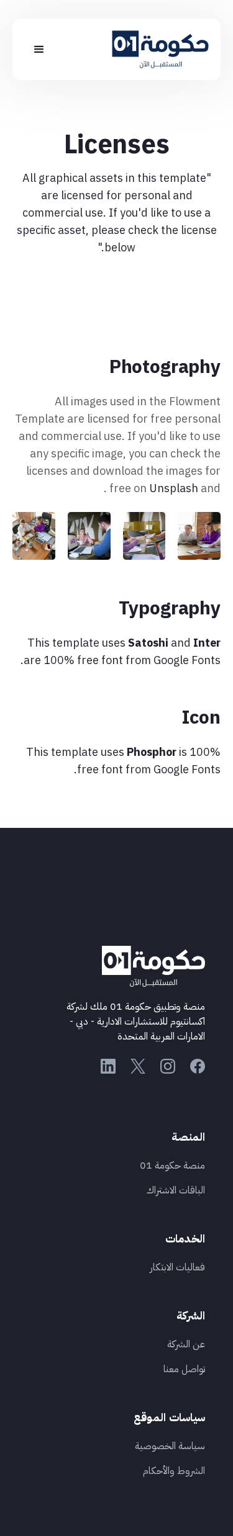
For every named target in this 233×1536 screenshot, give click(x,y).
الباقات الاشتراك (176, 1190)
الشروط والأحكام (174, 1470)
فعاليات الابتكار (177, 1267)
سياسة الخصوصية (170, 1446)
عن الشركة (186, 1344)
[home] (160, 49)
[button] (39, 50)
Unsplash (175, 488)
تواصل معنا (184, 1369)
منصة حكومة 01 (172, 1165)
